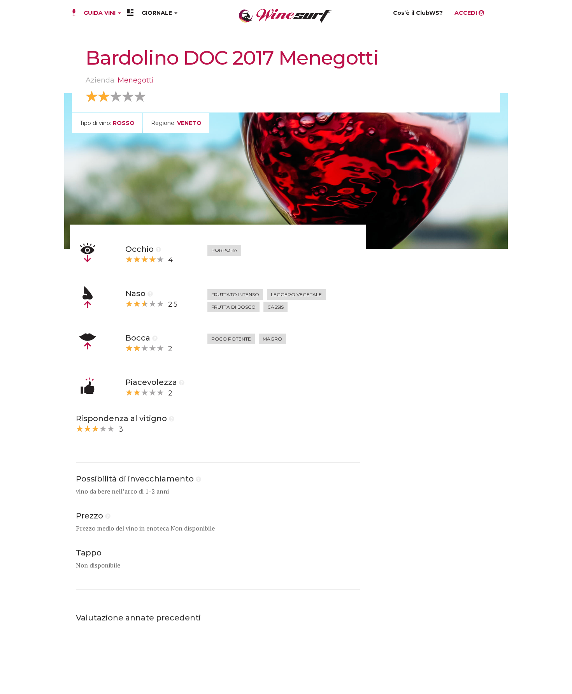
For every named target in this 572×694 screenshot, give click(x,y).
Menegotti (136, 80)
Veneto (189, 123)
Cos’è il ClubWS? (418, 12)
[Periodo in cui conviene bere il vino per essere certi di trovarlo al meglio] (198, 478)
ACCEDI (466, 12)
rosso (124, 123)
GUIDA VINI (99, 12)
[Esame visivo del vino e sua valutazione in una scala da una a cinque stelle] (158, 249)
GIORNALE (158, 12)
